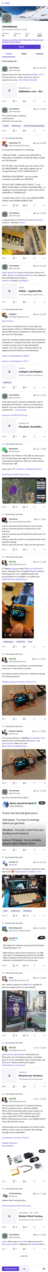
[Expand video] (26, 635)
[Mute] (10, 635)
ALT (42, 501)
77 (15, 36)
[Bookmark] (34, 101)
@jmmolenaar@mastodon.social (13, 29)
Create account (10, 1269)
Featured (39, 54)
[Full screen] (30, 635)
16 (3, 36)
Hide (42, 228)
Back (7, 3)
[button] (18, 610)
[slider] (18, 631)
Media (23, 54)
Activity (9, 54)
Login (24, 1269)
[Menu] (44, 47)
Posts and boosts (9, 61)
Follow (21, 47)
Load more (24, 1256)
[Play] (5, 635)
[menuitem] (18, 610)
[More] (44, 101)
